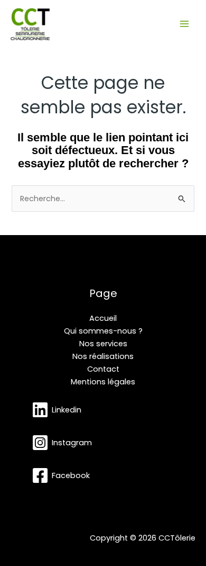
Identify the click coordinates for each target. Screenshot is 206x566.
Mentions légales (103, 381)
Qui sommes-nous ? (103, 331)
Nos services (103, 343)
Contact (103, 369)
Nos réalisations (103, 356)
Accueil (103, 318)
